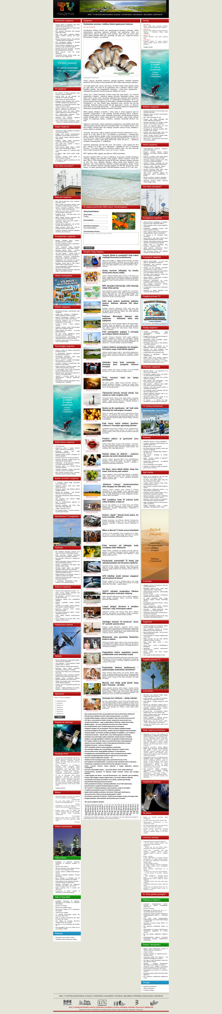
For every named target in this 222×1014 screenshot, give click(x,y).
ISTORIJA (118, 996)
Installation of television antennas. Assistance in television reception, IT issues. (68, 863)
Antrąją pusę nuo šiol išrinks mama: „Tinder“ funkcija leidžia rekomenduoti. (155, 721)
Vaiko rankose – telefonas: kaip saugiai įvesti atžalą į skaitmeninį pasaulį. (155, 384)
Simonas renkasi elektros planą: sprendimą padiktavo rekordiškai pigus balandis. (155, 242)
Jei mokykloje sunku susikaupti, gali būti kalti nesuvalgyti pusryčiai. (155, 391)
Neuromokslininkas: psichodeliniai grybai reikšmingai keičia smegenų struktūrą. (68, 337)
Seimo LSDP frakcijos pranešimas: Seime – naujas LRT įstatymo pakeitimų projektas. (68, 121)
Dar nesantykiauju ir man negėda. (152, 464)
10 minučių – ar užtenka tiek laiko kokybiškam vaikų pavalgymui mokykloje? (155, 400)
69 (95, 810)
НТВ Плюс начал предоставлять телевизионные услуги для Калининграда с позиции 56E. (155, 920)
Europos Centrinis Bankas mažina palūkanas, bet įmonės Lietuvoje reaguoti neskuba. (155, 153)
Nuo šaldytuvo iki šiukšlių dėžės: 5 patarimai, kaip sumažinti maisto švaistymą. (111, 762)
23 (95, 806)
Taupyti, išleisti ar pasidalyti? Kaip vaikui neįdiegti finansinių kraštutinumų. (68, 25)
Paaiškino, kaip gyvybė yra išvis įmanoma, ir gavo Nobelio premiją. (68, 340)
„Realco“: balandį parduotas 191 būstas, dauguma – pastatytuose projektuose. (68, 688)
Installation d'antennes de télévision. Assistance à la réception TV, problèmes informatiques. (68, 902)
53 (112, 808)
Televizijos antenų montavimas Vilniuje (66, 939)
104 (127, 811)
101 (118, 811)
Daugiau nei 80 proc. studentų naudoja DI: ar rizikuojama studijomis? (155, 337)
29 (109, 806)
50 (104, 808)
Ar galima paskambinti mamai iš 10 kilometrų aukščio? (103, 790)
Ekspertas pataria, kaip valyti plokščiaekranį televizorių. (68, 452)
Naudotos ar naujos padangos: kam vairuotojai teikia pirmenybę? (155, 291)
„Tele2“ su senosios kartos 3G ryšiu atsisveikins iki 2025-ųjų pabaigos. (155, 126)
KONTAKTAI (157, 14)
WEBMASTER (149, 1007)
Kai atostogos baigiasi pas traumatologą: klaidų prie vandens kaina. (107, 749)
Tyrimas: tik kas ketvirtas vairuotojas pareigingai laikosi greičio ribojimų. (155, 268)
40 (135, 806)
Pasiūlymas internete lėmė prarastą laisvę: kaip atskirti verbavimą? (155, 613)
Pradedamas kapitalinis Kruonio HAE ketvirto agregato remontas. (106, 764)
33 (119, 806)
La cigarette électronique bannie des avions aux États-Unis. (68, 915)
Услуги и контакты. (148, 908)
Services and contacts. (62, 866)
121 (127, 813)
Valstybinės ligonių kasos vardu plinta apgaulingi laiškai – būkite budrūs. (155, 589)
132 (108, 815)
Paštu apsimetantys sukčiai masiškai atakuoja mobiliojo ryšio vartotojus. (155, 606)
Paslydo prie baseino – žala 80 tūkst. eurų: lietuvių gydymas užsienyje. (108, 735)
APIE (89, 14)
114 (105, 813)
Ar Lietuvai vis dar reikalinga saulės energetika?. (155, 758)
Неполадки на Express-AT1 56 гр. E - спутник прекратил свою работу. (155, 911)
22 (93, 806)
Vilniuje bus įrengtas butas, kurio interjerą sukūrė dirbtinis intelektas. (68, 682)
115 (108, 813)
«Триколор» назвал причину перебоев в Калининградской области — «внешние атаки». (155, 915)
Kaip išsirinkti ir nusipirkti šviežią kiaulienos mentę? (102, 786)
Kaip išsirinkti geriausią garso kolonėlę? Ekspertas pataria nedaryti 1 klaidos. (68, 473)
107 (137, 811)
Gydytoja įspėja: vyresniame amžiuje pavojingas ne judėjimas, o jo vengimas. (110, 733)
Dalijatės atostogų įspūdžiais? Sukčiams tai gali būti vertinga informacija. (109, 739)
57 (121, 808)
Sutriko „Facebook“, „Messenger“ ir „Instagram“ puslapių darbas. (155, 770)
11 (121, 805)
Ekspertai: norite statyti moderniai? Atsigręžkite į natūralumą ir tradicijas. (68, 669)
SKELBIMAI (148, 14)
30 (112, 806)
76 (112, 810)
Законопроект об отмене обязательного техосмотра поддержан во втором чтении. (155, 931)
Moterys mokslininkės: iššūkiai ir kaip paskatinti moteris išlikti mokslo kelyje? (68, 318)
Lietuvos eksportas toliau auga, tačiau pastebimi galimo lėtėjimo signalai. (155, 170)
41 (138, 806)
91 (93, 811)
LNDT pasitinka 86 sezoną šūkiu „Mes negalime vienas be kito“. (68, 619)
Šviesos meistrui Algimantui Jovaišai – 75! (67, 591)
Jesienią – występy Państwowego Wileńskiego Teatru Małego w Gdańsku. (155, 964)
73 (104, 810)
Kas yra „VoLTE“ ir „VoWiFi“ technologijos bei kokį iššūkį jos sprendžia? (68, 360)
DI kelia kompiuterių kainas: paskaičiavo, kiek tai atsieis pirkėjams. (68, 244)
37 (128, 806)
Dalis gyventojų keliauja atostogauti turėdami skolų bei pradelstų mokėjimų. (68, 555)
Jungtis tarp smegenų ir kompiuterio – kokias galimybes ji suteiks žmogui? (68, 315)
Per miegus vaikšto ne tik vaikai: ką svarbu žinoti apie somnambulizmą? (108, 741)
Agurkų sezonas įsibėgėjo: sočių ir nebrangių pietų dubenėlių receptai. (108, 743)
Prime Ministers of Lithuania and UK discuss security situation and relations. (68, 878)
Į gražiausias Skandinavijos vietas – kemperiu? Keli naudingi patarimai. (68, 581)
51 (107, 808)
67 (90, 810)
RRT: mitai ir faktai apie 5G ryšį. (152, 117)
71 (100, 810)
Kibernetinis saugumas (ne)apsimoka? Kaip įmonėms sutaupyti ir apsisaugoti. (68, 257)
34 (121, 806)
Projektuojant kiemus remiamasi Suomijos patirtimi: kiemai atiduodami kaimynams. (68, 675)
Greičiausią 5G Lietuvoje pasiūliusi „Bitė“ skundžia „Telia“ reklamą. (155, 129)
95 (102, 811)
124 (137, 813)
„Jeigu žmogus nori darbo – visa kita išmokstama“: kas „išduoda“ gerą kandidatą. (112, 775)
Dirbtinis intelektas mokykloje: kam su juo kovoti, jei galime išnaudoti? (155, 394)
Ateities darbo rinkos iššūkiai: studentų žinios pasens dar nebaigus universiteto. (155, 358)
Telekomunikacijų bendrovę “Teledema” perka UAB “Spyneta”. (155, 149)
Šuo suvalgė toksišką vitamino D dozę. (154, 655)
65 (86, 810)
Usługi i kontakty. (148, 952)
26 (102, 806)
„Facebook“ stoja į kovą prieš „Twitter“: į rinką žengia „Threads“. (68, 221)
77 (114, 810)
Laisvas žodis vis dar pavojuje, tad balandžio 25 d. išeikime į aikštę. (68, 96)
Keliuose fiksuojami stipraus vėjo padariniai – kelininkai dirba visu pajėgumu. (68, 39)
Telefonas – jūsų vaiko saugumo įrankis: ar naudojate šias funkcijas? (155, 387)
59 (126, 808)
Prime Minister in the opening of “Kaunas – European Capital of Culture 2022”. (68, 882)
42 (86, 808)
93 (98, 811)
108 (86, 813)
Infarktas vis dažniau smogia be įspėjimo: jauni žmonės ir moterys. (155, 467)
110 (93, 813)
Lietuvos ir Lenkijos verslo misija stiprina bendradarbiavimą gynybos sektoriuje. (155, 157)
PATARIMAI (137, 996)
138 (127, 815)
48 (100, 808)
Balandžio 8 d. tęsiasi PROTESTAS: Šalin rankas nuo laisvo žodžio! (68, 105)
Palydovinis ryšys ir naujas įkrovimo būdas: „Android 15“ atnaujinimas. (68, 448)
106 (134, 811)
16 (133, 805)
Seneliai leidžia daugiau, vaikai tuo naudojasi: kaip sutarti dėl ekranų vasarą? (110, 718)
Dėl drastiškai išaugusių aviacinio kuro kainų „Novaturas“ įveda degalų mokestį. (68, 552)
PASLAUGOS (148, 996)
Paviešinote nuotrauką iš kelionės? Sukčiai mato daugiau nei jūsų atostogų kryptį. (111, 796)
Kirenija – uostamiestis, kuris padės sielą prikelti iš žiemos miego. (68, 565)
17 (135, 805)
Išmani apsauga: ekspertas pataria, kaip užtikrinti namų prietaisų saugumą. (68, 367)
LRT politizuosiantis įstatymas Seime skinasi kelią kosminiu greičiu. (68, 115)
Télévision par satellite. (62, 912)
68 (93, 810)
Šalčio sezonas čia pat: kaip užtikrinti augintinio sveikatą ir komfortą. (155, 639)
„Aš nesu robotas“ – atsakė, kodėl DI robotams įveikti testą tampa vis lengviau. (68, 254)
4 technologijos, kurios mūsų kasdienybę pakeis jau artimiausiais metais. (68, 370)
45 (93, 808)
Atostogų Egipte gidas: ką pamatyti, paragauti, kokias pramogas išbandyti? (68, 568)
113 (102, 813)
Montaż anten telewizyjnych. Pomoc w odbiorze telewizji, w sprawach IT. (155, 949)
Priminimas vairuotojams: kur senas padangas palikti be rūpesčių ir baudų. (155, 281)
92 (95, 811)
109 (89, 813)
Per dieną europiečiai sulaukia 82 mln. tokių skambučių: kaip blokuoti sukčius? (155, 616)
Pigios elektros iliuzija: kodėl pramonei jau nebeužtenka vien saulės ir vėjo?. (155, 748)
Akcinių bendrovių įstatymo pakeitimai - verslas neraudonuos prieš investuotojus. (155, 178)
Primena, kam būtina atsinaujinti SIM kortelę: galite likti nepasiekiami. (155, 119)
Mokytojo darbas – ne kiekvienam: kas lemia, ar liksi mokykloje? (155, 371)
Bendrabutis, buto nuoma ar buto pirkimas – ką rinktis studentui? (155, 343)
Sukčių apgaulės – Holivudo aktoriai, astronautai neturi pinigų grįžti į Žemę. (155, 718)
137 (123, 815)
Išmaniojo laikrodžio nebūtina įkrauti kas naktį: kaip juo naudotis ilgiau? (68, 460)
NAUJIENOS (137, 14)
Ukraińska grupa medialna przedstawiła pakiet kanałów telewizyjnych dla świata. (155, 967)
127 (92, 815)
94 (100, 811)
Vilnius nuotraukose (148, 988)
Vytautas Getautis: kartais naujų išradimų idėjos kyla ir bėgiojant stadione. (68, 327)
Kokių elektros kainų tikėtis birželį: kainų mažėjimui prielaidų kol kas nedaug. (155, 238)
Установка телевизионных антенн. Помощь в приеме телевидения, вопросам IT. (155, 905)
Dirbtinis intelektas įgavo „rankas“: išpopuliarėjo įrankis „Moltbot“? (68, 241)
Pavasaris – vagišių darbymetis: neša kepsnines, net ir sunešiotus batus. (155, 610)
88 (86, 811)
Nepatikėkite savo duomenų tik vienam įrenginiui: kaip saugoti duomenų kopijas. (68, 260)
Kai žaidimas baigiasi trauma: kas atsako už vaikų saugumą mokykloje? (155, 374)
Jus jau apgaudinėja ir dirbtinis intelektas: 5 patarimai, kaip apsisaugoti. (68, 267)
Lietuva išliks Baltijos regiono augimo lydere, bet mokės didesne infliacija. (109, 777)
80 (121, 810)
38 (130, 806)
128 (95, 815)
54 (114, 808)
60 (128, 808)
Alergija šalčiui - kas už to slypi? (152, 446)
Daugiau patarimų (60, 788)
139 (130, 815)
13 (126, 805)
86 (135, 810)
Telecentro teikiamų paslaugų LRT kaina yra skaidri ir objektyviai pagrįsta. (155, 160)
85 (133, 810)
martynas (146, 747)
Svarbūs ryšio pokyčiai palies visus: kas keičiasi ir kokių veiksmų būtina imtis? (155, 132)
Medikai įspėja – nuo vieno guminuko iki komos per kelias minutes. (106, 724)
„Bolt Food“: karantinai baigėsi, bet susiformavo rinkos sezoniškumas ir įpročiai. (155, 174)
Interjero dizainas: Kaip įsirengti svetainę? (67, 666)
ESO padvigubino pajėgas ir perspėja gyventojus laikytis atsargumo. (68, 43)
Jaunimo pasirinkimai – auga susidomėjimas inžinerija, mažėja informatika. (109, 722)
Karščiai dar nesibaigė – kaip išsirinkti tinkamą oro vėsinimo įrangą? (68, 493)
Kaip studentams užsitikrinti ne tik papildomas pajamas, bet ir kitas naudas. (155, 346)
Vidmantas (146, 734)
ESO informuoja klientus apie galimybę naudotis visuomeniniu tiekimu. (155, 251)
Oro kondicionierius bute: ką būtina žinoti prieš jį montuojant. (104, 726)
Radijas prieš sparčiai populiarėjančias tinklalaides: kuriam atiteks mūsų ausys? (68, 134)
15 (130, 805)
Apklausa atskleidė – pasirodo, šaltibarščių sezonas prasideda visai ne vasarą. (155, 496)
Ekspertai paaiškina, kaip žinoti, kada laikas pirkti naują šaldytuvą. (68, 506)
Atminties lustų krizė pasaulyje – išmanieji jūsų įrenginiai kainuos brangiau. (68, 49)
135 (117, 815)
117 (115, 813)
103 (124, 811)
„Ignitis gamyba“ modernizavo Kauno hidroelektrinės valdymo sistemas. (155, 248)
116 (111, 813)
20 (88, 806)
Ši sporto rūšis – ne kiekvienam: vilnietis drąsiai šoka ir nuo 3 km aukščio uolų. (155, 711)
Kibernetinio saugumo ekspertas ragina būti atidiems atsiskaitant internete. (68, 270)
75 (109, 810)
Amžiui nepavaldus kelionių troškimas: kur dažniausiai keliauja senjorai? (68, 562)
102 (121, 811)
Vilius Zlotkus (139, 1009)
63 (135, 808)
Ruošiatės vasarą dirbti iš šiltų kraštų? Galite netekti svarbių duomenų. (68, 263)
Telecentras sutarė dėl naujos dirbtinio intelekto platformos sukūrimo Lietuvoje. (68, 111)
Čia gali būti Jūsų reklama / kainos (65, 937)
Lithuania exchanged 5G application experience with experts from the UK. (68, 885)
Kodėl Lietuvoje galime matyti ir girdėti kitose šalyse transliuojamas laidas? (68, 147)
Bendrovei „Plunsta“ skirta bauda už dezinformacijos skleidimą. (68, 157)
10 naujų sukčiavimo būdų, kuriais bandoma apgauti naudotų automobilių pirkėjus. (155, 599)
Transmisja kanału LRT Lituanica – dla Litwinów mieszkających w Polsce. (155, 957)
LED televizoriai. (60, 446)
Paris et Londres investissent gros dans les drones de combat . (68, 918)
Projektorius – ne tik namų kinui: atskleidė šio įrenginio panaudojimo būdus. (68, 463)
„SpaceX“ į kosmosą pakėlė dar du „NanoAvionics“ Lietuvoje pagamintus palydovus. (68, 377)
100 (115, 811)
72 (102, 810)
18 (138, 805)
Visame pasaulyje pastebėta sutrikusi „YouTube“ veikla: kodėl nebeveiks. (68, 208)
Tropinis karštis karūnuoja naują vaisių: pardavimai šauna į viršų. (106, 760)
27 (104, 806)
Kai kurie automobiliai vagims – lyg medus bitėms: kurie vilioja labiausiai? (109, 770)
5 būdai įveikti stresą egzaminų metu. (153, 352)
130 (102, 815)
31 (114, 806)
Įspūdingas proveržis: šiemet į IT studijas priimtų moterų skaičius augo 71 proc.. (155, 361)
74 (107, 810)
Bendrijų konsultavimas (149, 986)
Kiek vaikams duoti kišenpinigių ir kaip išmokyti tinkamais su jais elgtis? (155, 381)
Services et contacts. (61, 905)
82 (126, 810)
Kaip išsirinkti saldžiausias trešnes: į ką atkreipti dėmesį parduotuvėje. (155, 490)
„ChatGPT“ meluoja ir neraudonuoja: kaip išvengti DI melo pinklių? (68, 363)
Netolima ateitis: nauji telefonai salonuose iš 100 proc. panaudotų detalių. (68, 373)
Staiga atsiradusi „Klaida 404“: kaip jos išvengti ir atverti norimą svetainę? (68, 227)
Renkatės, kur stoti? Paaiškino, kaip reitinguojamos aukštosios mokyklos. (155, 350)
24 (97, 806)
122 (131, 813)
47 (97, 808)
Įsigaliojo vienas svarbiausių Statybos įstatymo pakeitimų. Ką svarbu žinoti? (68, 678)
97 (107, 811)
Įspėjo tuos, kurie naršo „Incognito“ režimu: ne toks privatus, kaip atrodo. (68, 211)
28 (107, 806)
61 (130, 808)
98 (110, 811)
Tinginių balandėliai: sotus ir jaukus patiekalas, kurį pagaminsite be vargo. (155, 506)
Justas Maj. (146, 757)
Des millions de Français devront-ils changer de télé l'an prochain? (68, 921)
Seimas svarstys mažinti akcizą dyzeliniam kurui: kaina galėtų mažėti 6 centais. (155, 271)
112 (99, 813)
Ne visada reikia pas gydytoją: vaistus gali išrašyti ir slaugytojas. (155, 449)
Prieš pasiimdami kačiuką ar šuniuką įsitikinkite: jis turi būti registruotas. (108, 784)
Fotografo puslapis (148, 990)
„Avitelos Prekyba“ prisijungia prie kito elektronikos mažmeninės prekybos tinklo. (155, 163)
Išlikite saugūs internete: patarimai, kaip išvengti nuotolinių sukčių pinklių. (68, 218)
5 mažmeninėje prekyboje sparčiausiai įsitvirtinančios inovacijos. (68, 354)
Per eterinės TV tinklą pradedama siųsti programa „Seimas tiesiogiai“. (68, 93)
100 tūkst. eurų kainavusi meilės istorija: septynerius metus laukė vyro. (108, 720)
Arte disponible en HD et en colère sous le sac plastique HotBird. (68, 928)
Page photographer (123, 1009)
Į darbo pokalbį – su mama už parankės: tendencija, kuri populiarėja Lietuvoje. (155, 698)
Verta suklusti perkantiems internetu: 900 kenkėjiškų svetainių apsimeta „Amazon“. (68, 205)
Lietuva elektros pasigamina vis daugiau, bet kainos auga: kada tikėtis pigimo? (68, 46)
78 (116, 810)
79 (119, 810)
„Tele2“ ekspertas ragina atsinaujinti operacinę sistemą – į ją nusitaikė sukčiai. (68, 247)
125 (86, 815)
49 (102, 808)
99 (112, 811)
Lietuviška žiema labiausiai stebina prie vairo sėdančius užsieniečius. (155, 274)
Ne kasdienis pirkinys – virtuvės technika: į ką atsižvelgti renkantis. (68, 511)
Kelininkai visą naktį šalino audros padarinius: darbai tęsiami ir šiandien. (108, 737)
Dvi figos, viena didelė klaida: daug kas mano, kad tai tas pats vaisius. (155, 480)
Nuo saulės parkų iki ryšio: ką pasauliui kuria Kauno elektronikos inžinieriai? (110, 714)
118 (118, 813)
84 (130, 810)
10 (119, 805)
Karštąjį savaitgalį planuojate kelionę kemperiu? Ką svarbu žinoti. (106, 755)
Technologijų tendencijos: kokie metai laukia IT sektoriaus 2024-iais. (68, 357)
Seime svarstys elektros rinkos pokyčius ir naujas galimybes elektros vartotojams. (155, 232)
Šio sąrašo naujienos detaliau (94, 802)
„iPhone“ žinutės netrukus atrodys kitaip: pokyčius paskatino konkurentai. (155, 136)
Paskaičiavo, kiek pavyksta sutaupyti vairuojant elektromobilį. (155, 265)
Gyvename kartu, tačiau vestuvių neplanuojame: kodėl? (103, 794)
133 (111, 815)
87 (138, 810)
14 (128, 805)
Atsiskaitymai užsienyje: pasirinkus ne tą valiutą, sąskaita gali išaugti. (108, 779)
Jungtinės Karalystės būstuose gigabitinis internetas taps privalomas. (68, 231)
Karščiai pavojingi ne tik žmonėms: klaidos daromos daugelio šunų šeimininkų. (110, 730)
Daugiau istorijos (148, 47)
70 (97, 810)
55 (116, 808)
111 (96, 813)
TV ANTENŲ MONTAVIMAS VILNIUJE (106, 14)
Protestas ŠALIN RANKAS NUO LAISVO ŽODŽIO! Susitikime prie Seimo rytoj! (68, 102)
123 (134, 813)
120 (124, 813)
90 (90, 811)
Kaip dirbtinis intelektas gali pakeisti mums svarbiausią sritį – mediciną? (68, 381)
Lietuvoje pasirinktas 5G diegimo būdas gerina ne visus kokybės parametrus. (155, 123)
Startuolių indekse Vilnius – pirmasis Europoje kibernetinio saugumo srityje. (68, 250)
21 (90, 806)
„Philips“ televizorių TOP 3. (63, 508)
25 (100, 806)
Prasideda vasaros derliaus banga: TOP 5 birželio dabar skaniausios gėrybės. (155, 493)
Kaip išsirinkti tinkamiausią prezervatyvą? (98, 782)
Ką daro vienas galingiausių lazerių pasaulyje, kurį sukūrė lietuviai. (68, 334)
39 (133, 806)
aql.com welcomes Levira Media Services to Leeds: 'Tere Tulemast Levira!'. (68, 869)
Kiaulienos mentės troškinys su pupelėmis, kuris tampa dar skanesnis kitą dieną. (155, 499)
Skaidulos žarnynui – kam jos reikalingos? (98, 745)
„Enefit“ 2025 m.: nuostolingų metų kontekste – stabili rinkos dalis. (155, 245)
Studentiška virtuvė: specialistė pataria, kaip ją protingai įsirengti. (155, 340)
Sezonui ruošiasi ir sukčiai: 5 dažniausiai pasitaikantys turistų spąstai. (155, 595)
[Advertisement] (67, 73)
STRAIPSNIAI (127, 14)
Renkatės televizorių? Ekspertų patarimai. (67, 457)
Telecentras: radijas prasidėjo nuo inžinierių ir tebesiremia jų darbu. (68, 131)
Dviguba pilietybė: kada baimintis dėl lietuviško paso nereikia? (105, 798)
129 (98, 815)
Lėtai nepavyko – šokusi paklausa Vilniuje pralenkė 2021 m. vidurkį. (68, 664)
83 (128, 810)
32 (116, 806)
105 (131, 811)
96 (105, 811)
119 (121, 813)
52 (109, 808)
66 (88, 810)
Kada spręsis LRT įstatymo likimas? (66, 99)
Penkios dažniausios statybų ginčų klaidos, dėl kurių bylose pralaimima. (68, 660)
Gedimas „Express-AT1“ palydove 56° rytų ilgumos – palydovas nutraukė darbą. (68, 108)
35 (123, 806)
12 (123, 805)
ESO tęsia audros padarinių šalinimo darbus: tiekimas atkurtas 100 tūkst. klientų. (68, 36)
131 (105, 815)
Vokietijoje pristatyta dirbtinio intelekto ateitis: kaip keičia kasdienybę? (155, 708)
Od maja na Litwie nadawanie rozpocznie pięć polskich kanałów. (155, 961)
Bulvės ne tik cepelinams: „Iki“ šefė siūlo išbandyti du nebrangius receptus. (155, 477)
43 (88, 808)
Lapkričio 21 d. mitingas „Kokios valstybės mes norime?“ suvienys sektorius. (68, 606)
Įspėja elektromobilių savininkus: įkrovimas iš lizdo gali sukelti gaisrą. (107, 792)
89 (88, 811)
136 (120, 815)
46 (95, 808)
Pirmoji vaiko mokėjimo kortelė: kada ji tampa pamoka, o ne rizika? (106, 716)
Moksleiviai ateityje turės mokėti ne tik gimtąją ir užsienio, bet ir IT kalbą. (155, 397)
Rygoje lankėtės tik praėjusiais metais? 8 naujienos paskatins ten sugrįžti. (68, 575)
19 (86, 806)
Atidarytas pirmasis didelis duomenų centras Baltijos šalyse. (155, 181)
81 (123, 810)
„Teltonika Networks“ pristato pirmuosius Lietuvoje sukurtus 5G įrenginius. (68, 470)
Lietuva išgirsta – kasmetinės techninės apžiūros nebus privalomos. (155, 278)
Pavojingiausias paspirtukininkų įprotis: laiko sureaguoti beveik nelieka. (108, 753)
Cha (144, 768)
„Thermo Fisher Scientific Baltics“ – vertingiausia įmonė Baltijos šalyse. (155, 167)
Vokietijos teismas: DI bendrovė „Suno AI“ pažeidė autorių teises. (155, 586)
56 (119, 808)
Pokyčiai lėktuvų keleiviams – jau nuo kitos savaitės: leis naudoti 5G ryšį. (68, 224)
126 (89, 815)
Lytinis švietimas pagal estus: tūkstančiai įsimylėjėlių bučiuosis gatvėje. (155, 715)
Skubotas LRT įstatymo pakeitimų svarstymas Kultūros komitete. (68, 118)
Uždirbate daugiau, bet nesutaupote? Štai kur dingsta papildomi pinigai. (108, 728)
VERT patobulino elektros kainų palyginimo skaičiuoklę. (103, 747)
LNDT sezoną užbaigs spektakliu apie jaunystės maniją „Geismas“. (68, 593)
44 (90, 808)
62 (133, 808)
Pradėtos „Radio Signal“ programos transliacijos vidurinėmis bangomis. (68, 141)
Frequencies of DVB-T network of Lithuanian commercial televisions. (68, 891)
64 (138, 808)
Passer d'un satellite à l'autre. (64, 907)
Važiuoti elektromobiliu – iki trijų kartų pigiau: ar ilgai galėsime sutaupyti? (155, 261)
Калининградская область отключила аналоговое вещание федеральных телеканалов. (155, 939)
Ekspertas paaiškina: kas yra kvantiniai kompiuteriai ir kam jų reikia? (68, 321)
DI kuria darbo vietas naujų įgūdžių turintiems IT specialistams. (105, 751)
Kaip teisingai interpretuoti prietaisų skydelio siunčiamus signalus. (155, 284)
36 (126, 806)
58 (123, 808)
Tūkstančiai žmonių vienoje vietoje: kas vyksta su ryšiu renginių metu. (68, 55)
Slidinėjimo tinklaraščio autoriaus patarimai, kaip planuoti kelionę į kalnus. (68, 571)
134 (114, 815)
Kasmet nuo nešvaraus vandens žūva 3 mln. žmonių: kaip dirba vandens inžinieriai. (155, 705)
